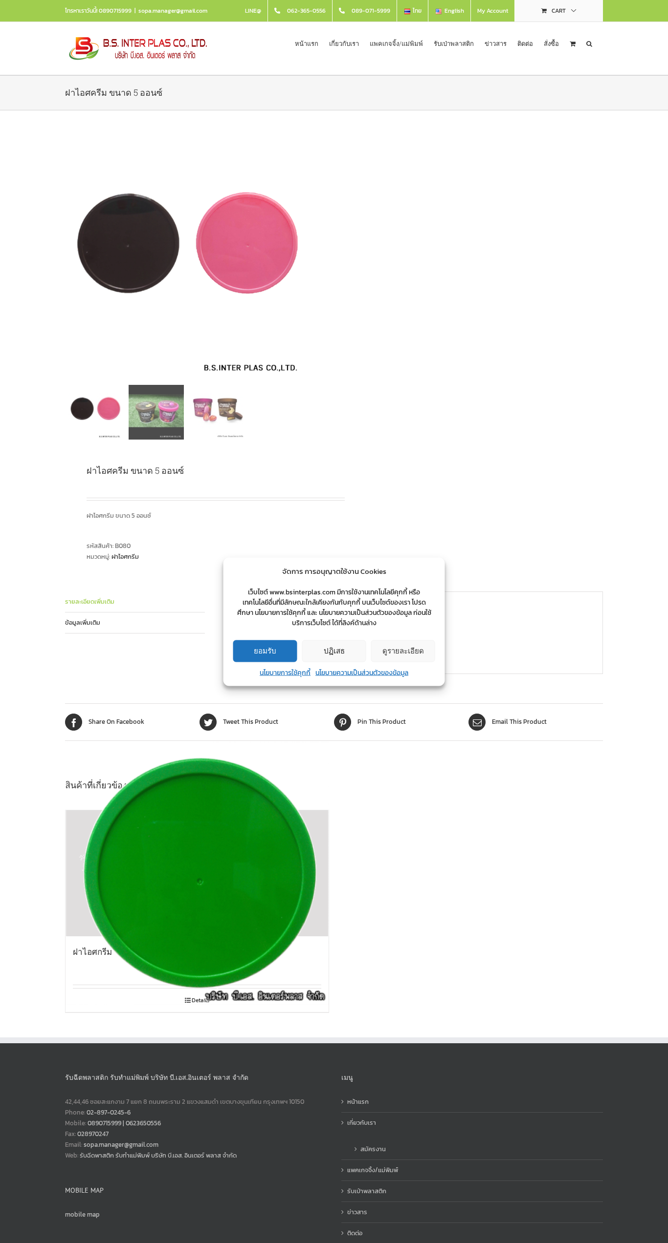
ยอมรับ (265, 651)
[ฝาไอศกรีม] (197, 873)
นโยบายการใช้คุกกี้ (285, 672)
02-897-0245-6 (109, 1112)
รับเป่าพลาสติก (366, 1191)
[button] (589, 42)
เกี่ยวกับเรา (361, 1122)
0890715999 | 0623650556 (124, 1123)
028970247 (93, 1133)
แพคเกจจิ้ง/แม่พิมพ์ (372, 1170)
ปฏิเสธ (334, 651)
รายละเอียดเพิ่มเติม (89, 601)
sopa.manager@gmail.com (172, 10)
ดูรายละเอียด (403, 651)
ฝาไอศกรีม (125, 556)
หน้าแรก (358, 1101)
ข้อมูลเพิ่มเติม (82, 622)
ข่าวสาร (357, 1212)
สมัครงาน (373, 1149)
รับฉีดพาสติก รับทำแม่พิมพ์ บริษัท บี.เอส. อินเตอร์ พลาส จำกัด (158, 1155)
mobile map (82, 1214)
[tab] (135, 601)
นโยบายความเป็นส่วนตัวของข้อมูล (361, 672)
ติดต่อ (354, 1233)
